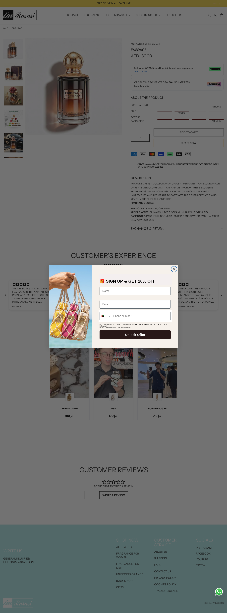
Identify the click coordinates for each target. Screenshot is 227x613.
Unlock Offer (135, 335)
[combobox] (106, 316)
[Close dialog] (174, 269)
